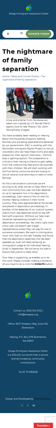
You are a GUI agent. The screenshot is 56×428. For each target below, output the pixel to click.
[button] (8, 34)
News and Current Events (25, 76)
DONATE (40, 264)
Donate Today (38, 33)
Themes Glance (42, 398)
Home (5, 76)
